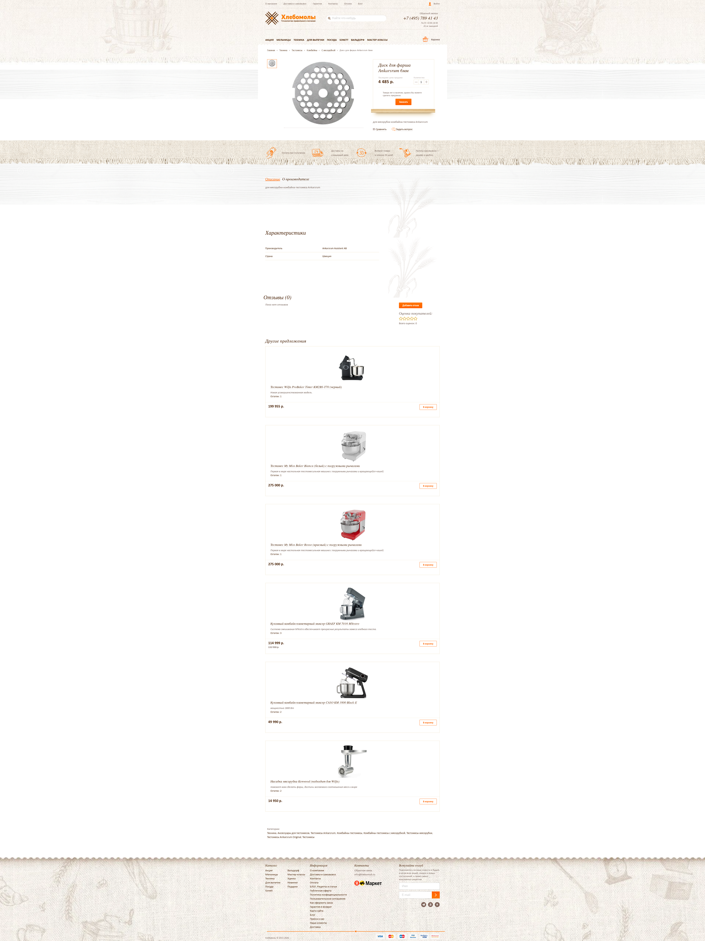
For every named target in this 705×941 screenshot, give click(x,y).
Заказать (403, 102)
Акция (269, 39)
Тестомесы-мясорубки (419, 833)
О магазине (271, 3)
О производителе (295, 178)
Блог (360, 3)
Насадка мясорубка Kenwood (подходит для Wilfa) (304, 781)
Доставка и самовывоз (294, 3)
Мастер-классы (377, 39)
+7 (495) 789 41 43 (420, 18)
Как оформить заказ (321, 902)
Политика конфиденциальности (328, 894)
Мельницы (283, 39)
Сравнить (381, 129)
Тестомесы (308, 837)
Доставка (315, 927)
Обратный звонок (429, 13)
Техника (299, 39)
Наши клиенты (318, 922)
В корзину (428, 407)
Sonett (343, 39)
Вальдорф (357, 39)
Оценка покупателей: (416, 313)
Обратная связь (363, 870)
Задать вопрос (404, 129)
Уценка (292, 878)
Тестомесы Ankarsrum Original (284, 837)
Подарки (293, 886)
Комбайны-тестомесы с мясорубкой (384, 833)
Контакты (333, 3)
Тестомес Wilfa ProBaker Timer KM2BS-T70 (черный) (306, 387)
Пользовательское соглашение (327, 898)
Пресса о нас (317, 918)
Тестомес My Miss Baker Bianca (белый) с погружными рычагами (315, 466)
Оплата (348, 3)
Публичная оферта (320, 890)
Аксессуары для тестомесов (293, 833)
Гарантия (317, 3)
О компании (317, 870)
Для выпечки (315, 39)
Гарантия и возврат (321, 906)
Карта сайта (316, 910)
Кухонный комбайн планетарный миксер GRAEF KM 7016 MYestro (314, 623)
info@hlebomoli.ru (364, 874)
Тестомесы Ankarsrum (323, 833)
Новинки (293, 882)
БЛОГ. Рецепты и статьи (323, 886)
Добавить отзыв (410, 305)
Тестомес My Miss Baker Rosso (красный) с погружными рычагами (316, 545)
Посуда (332, 39)
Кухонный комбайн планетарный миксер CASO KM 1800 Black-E (313, 702)
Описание (272, 178)
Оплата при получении (293, 152)
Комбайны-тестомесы (349, 833)
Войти (437, 3)
